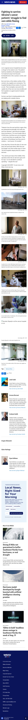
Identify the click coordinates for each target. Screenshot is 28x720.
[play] (2, 718)
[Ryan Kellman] (4, 460)
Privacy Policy (6, 695)
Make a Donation (6, 664)
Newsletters (5, 711)
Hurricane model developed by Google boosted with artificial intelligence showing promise (12, 592)
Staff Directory (6, 686)
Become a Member (7, 667)
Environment (5, 542)
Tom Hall (4, 638)
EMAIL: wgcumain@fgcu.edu (9, 701)
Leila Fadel (8, 24)
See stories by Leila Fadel (16, 388)
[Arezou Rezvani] (4, 397)
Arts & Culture (5, 625)
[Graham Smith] (4, 416)
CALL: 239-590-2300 (7, 698)
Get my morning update (16, 513)
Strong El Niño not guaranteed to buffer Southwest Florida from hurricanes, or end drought (12, 549)
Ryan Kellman (9, 28)
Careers (4, 689)
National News (9, 369)
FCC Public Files (6, 692)
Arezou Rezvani (14, 395)
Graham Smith (13, 414)
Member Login (6, 708)
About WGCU (6, 683)
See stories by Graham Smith (17, 434)
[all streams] (26, 718)
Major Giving (5, 670)
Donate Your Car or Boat (8, 676)
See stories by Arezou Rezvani (17, 407)
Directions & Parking (7, 704)
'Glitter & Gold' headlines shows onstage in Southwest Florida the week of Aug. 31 (13, 631)
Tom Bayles (5, 558)
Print (25, 27)
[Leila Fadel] (4, 381)
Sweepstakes (6, 680)
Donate (23, 2)
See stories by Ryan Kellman (16, 470)
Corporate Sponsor (7, 673)
